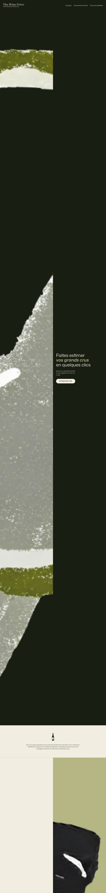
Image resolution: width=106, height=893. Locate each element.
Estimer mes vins (65, 381)
